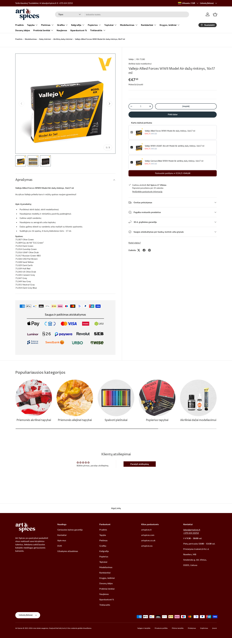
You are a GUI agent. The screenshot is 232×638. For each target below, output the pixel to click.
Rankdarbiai (147, 25)
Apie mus (61, 540)
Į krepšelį (185, 106)
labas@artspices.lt (191, 529)
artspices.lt (146, 529)
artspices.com (147, 535)
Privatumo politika (161, 628)
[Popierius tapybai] (157, 398)
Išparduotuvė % (78, 30)
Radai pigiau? (134, 242)
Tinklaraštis (96, 30)
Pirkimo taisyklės (178, 628)
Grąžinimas (204, 628)
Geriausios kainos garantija (70, 529)
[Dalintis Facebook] (144, 250)
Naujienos (62, 30)
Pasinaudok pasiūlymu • (172, 173)
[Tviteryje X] (138, 250)
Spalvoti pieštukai (116, 420)
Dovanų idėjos (22, 30)
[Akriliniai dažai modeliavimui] (198, 398)
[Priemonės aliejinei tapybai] (75, 398)
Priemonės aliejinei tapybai (75, 420)
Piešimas (45, 25)
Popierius (93, 25)
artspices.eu (147, 545)
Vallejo (131, 59)
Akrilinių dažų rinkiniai (63, 39)
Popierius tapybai (157, 420)
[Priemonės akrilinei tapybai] (33, 398)
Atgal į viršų (116, 508)
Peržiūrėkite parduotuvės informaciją (147, 191)
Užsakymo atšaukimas (67, 551)
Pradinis (19, 25)
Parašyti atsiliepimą (139, 464)
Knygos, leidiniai (168, 25)
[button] (215, 14)
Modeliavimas (127, 25)
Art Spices (18, 628)
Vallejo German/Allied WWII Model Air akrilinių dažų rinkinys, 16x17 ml (174, 161)
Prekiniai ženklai (41, 30)
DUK (59, 545)
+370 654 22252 (191, 533)
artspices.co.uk (148, 540)
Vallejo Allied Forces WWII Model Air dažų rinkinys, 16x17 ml (170, 131)
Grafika (61, 25)
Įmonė (214, 628)
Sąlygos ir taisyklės (143, 628)
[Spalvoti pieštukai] (116, 398)
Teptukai (108, 25)
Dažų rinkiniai (45, 39)
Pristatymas (192, 628)
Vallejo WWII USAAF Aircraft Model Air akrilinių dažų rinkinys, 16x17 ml (174, 146)
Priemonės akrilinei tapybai (34, 420)
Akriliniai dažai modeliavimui (139, 64)
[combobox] (122, 14)
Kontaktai (61, 535)
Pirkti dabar (172, 114)
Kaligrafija (76, 25)
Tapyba (31, 25)
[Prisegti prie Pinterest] (149, 250)
